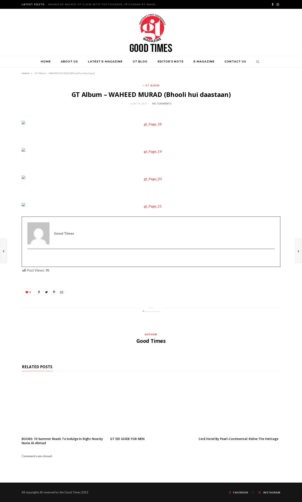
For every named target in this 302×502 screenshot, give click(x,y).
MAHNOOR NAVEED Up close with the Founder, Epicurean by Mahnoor (104, 4)
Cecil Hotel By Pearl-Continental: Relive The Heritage (238, 439)
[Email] (61, 292)
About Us (69, 61)
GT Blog (140, 61)
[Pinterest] (54, 292)
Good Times (151, 340)
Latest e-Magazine (105, 61)
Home (46, 61)
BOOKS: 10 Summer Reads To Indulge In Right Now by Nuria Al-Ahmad (62, 441)
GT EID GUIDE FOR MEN (127, 439)
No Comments (161, 103)
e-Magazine (203, 61)
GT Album (152, 85)
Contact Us (235, 61)
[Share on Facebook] (39, 292)
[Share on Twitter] (46, 292)
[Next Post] (298, 250)
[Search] (256, 61)
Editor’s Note (170, 61)
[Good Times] (151, 32)
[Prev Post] (3, 250)
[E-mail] (30, 258)
